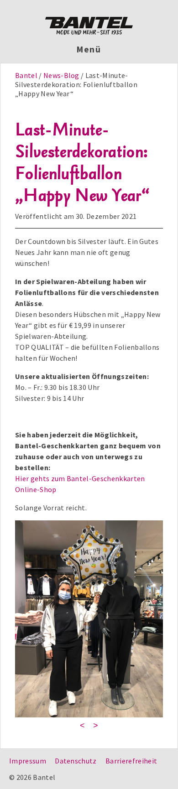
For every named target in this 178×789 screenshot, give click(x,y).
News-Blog (61, 75)
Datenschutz (76, 760)
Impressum (27, 760)
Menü (89, 49)
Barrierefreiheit (131, 760)
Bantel (27, 75)
